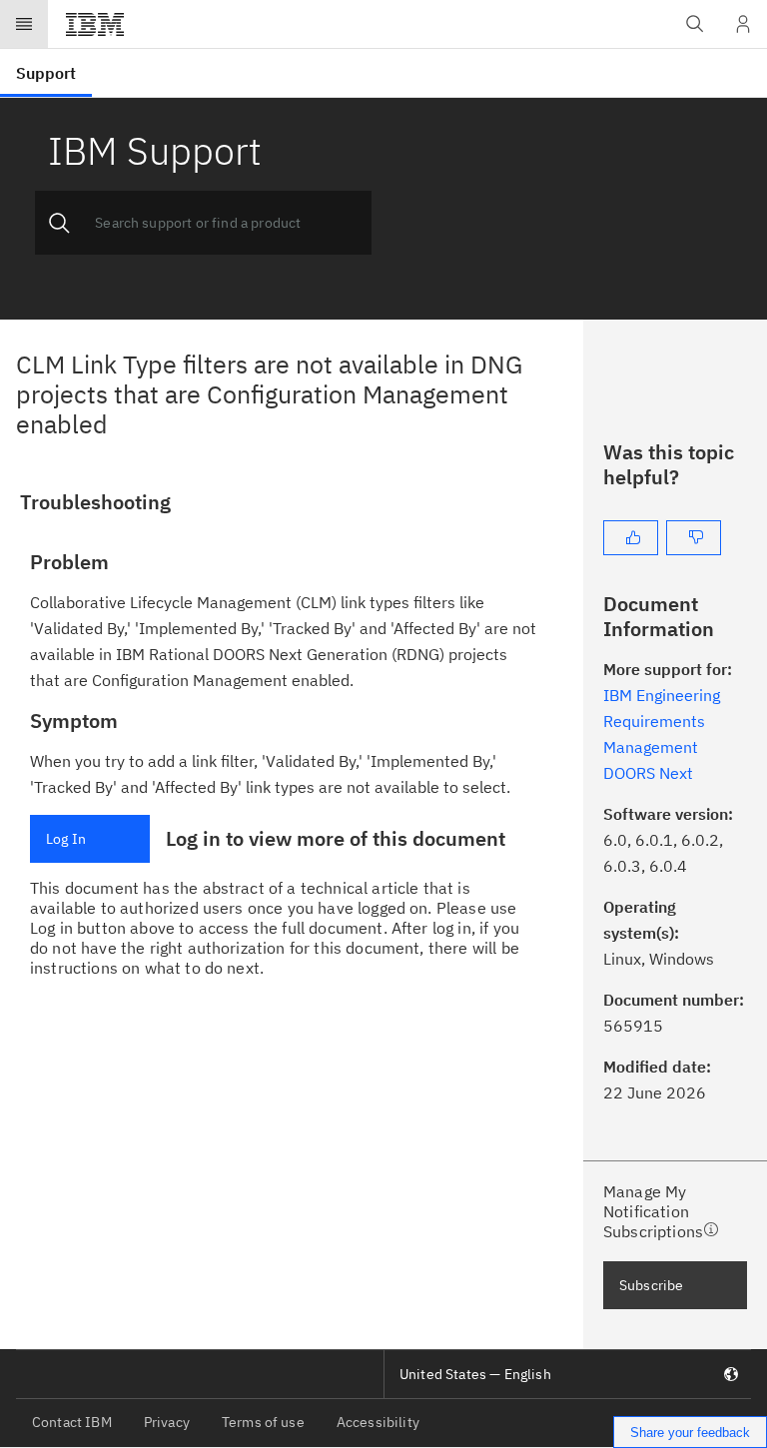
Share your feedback (690, 1432)
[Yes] (630, 537)
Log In (66, 839)
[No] (693, 537)
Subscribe (651, 1285)
